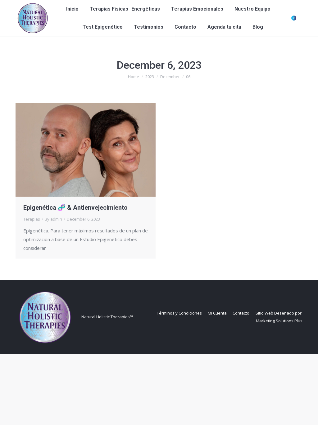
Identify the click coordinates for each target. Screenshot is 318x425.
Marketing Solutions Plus (279, 321)
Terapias (31, 219)
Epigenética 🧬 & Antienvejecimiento (75, 207)
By (53, 219)
